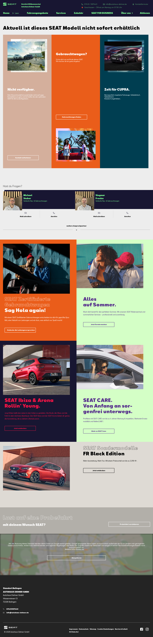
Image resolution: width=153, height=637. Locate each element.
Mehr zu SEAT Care (98, 431)
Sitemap (93, 629)
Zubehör (78, 13)
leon (17, 13)
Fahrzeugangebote (37, 13)
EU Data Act (73, 632)
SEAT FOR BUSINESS (102, 13)
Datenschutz (84, 629)
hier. (86, 549)
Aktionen (145, 13)
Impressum (73, 629)
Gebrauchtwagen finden (71, 117)
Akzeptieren (76, 558)
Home (6, 13)
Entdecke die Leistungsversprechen (21, 330)
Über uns (126, 13)
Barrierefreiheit (121, 629)
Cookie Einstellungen (105, 629)
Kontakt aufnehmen (23, 158)
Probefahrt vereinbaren (129, 524)
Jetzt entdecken (20, 428)
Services (61, 13)
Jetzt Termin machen (99, 324)
